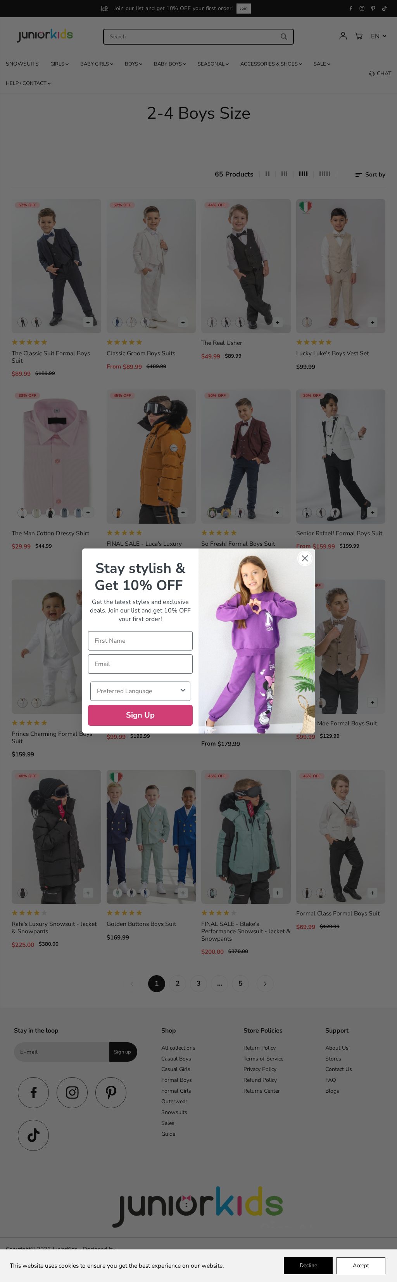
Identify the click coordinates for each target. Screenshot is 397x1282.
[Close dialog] (305, 558)
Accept (361, 1265)
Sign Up (140, 715)
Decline (308, 1265)
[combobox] (138, 691)
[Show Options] (183, 691)
